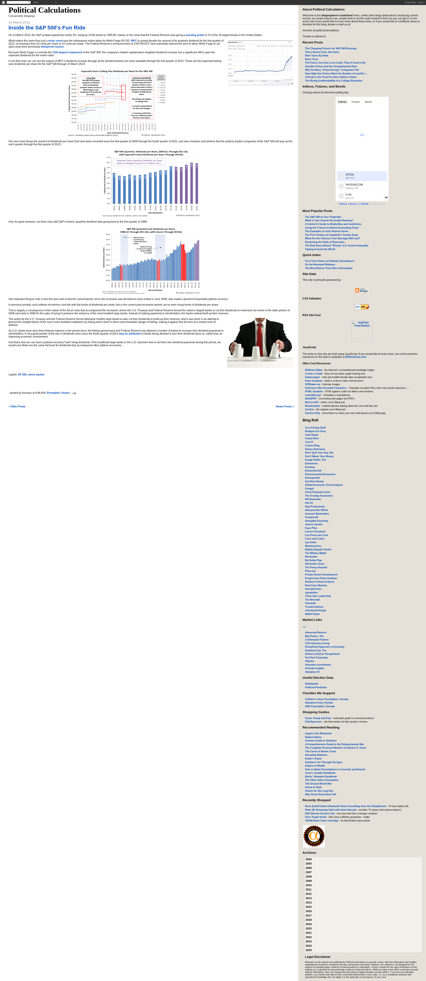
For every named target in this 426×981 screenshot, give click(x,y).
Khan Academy (313, 380)
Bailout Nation (313, 737)
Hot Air (309, 502)
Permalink (53, 392)
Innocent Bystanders (317, 513)
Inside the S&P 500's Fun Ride (46, 28)
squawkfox (311, 592)
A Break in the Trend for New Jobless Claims (331, 77)
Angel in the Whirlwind (318, 733)
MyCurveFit (312, 402)
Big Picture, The (314, 636)
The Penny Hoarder (316, 567)
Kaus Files (311, 528)
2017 (309, 915)
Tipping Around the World (320, 249)
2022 (309, 937)
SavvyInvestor (313, 588)
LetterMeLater (313, 395)
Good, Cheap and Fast (318, 718)
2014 (309, 902)
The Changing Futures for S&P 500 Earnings (331, 48)
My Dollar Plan (313, 560)
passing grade (195, 35)
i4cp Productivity (315, 506)
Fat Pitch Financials (316, 657)
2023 (309, 941)
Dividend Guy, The (315, 650)
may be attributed (130, 333)
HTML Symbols (314, 391)
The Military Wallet (315, 553)
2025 (309, 950)
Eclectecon (311, 463)
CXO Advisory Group (317, 643)
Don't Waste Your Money (319, 456)
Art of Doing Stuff (315, 427)
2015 (309, 906)
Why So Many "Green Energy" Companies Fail (332, 69)
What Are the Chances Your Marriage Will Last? (332, 238)
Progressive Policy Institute (321, 578)
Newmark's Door (314, 563)
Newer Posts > (285, 406)
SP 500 (22, 374)
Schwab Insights (314, 668)
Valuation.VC (312, 671)
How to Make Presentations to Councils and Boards (335, 769)
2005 (309, 863)
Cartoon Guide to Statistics (321, 740)
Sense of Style (313, 787)
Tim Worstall (312, 599)
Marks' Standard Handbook (321, 776)
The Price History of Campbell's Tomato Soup (331, 234)
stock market (36, 374)
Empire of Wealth (315, 765)
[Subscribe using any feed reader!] (362, 340)
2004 (309, 859)
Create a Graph (314, 373)
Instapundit (311, 517)
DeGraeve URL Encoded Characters (326, 387)
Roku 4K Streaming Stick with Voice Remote (330, 809)
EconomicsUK (313, 470)
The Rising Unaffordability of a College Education (333, 80)
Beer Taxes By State (316, 55)
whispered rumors (52, 46)
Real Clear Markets (316, 585)
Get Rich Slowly (314, 481)
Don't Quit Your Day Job (319, 452)
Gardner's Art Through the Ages (323, 762)
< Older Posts (16, 406)
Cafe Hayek (311, 434)
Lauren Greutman (315, 531)
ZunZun (309, 409)
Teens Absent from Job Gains (322, 52)
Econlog (310, 467)
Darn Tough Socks (315, 816)
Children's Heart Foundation (321, 699)
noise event (55, 40)
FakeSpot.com (313, 721)
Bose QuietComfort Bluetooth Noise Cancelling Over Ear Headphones (345, 806)
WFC (134, 40)
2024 (309, 945)
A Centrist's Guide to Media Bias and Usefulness (333, 224)
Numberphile (312, 405)
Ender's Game (313, 758)
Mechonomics (313, 545)
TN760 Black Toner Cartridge (321, 820)
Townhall (310, 603)
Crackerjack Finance (317, 639)
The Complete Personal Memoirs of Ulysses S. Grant (335, 747)
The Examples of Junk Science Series (326, 231)
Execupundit (312, 477)
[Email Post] (73, 392)
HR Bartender (313, 499)
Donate (344, 699)
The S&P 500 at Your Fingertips (323, 216)
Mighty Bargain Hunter (318, 549)
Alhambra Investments (318, 664)
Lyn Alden (311, 542)
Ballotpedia (311, 683)
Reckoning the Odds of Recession (325, 242)
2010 (309, 885)
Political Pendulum (316, 687)
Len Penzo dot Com (316, 535)
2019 (309, 924)
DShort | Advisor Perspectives (322, 653)
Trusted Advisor (314, 606)
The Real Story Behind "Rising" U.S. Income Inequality (336, 245)
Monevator (311, 556)
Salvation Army (314, 702)
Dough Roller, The (315, 459)
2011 (309, 889)
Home (65, 392)
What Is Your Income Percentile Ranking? (329, 220)
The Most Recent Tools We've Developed (328, 268)
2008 (309, 876)
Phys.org (310, 570)
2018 (309, 919)
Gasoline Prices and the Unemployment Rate (331, 66)
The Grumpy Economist (319, 495)
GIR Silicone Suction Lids (320, 813)
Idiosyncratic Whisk (316, 510)
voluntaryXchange (315, 610)
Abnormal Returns (315, 632)
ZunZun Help (312, 413)
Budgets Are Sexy (315, 431)
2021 (309, 932)
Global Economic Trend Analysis (324, 484)
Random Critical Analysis (319, 581)
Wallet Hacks (312, 614)
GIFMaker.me (312, 384)
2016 (309, 911)
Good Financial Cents (317, 492)
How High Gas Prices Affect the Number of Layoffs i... (336, 73)
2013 (309, 898)
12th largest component (67, 52)
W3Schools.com (355, 357)
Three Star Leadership (318, 596)
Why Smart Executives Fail (320, 794)
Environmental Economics (320, 474)
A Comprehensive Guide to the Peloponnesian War (334, 744)
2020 (309, 928)
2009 (309, 881)
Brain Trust (311, 59)
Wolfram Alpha (313, 369)
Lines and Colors (315, 538)
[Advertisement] (151, 384)
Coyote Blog (312, 445)
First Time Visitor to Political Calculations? (330, 261)
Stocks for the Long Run (319, 790)
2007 (309, 872)
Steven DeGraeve (315, 449)
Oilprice (309, 661)
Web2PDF (311, 398)
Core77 (309, 442)
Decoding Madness (316, 754)
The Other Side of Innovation (321, 780)
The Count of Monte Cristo (320, 751)
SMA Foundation (314, 706)
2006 (309, 868)
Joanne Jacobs (313, 524)
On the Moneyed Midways (320, 264)
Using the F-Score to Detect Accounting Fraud (332, 227)
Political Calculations (44, 9)
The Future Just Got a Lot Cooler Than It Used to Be (335, 62)
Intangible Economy (316, 520)
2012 (309, 893)
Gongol (309, 488)
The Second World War (318, 783)
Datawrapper (312, 377)
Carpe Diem (312, 438)
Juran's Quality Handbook (320, 772)
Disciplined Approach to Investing (324, 646)
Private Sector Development (321, 574)
